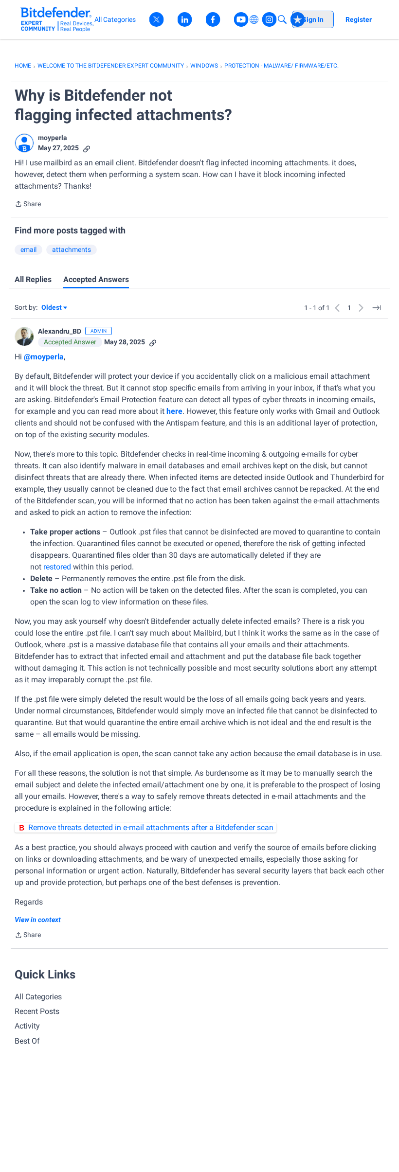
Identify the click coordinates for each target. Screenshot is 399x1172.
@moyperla (44, 356)
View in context (38, 919)
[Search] (282, 19)
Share (28, 205)
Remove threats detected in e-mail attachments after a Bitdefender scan (150, 827)
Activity (27, 1025)
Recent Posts (37, 1011)
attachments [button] (71, 249)
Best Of (27, 1041)
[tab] (33, 279)
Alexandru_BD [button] (59, 331)
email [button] (28, 249)
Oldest (52, 308)
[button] (24, 143)
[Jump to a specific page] (376, 308)
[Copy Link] (86, 148)
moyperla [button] (52, 138)
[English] (57, 19)
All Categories (38, 996)
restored (57, 566)
